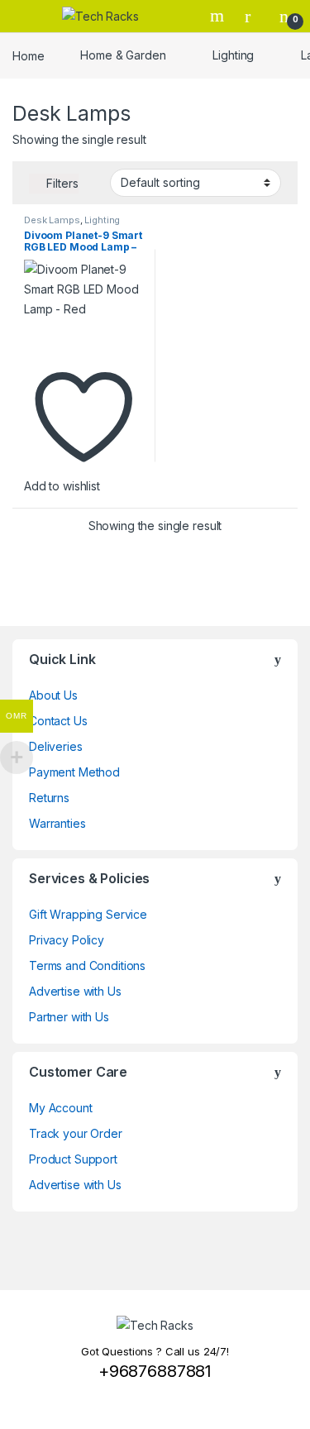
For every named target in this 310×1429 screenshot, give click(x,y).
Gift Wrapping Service (88, 914)
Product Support (73, 1159)
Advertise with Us (75, 991)
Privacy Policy (66, 940)
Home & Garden (122, 55)
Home (28, 55)
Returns (49, 798)
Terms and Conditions (87, 965)
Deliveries (56, 746)
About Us (53, 695)
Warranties (57, 823)
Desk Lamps (52, 220)
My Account (61, 1108)
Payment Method (74, 772)
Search (219, 16)
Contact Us (58, 721)
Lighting (233, 55)
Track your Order (75, 1133)
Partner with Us (69, 1017)
